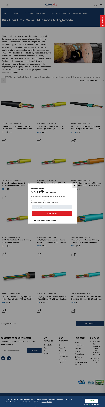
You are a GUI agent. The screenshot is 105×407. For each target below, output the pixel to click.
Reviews (103, 20)
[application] (52, 401)
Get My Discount (51, 213)
